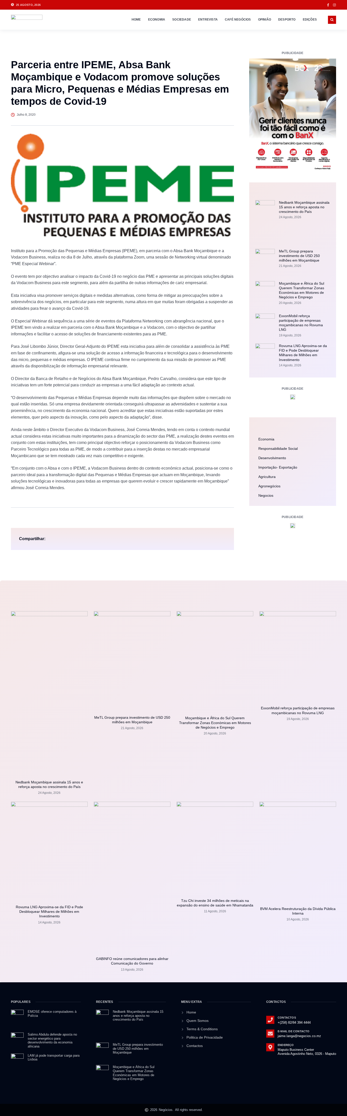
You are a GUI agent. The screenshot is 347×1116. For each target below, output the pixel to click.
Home (136, 19)
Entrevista (208, 19)
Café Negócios (238, 19)
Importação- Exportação (277, 467)
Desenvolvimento (272, 458)
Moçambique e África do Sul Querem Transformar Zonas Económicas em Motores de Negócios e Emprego (215, 722)
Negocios (265, 495)
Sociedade (181, 19)
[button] (332, 20)
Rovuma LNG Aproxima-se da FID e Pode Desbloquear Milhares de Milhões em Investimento (49, 911)
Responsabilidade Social (278, 449)
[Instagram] (334, 5)
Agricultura (267, 477)
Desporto (287, 19)
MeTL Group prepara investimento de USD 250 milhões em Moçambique (299, 255)
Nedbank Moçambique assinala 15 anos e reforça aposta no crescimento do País (304, 207)
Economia (156, 19)
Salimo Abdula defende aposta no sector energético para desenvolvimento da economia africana (52, 1040)
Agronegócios (269, 486)
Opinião (264, 19)
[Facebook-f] (328, 5)
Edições (310, 19)
